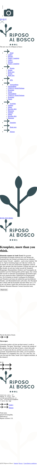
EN (1, 19)
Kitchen (10, 56)
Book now (11, 72)
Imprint (16, 463)
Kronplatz (11, 90)
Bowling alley (12, 109)
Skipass (12, 132)
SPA (11, 80)
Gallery (10, 55)
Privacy (21, 463)
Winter (10, 107)
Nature (10, 92)
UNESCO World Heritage (16, 88)
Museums (11, 111)
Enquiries (13, 122)
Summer (10, 105)
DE (4, 19)
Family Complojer (13, 58)
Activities (13, 103)
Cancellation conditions (30, 463)
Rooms (12, 68)
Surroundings (14, 84)
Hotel (11, 53)
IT (6, 19)
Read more (4, 290)
